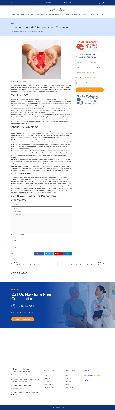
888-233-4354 (27, 385)
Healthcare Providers (56, 14)
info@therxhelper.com (19, 388)
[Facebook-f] (100, 3)
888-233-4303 (17, 385)
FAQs (67, 14)
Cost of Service (41, 14)
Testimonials (75, 14)
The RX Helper (15, 31)
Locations (85, 14)
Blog (92, 14)
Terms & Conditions (91, 77)
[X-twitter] (103, 3)
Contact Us (99, 14)
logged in (19, 277)
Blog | (94, 375)
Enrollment (30, 14)
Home (13, 14)
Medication (20, 14)
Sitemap (98, 375)
